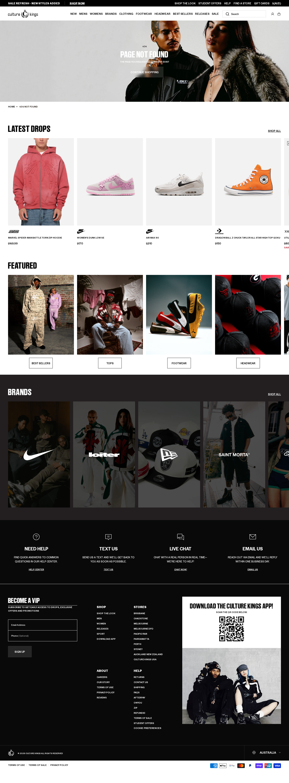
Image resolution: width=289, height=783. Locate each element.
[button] (279, 14)
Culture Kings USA (145, 659)
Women (101, 623)
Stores (140, 606)
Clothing (126, 13)
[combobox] (244, 13)
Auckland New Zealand (148, 654)
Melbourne (141, 623)
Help (138, 670)
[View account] (273, 14)
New (73, 13)
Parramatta (141, 639)
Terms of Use (105, 687)
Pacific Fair (140, 633)
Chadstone (141, 618)
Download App (106, 639)
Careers (102, 677)
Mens (83, 13)
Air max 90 (152, 237)
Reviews (102, 697)
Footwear (144, 13)
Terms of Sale (143, 718)
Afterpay (139, 697)
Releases (202, 13)
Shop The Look (106, 613)
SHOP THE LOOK (185, 3)
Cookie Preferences (147, 728)
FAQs (137, 692)
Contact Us (141, 682)
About (102, 670)
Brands (111, 13)
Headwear (162, 13)
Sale (215, 13)
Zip (135, 707)
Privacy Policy (105, 692)
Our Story (103, 682)
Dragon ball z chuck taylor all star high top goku (247, 237)
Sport (101, 633)
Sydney (138, 649)
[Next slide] (281, 181)
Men (99, 618)
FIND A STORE (242, 3)
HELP (227, 3)
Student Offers (144, 723)
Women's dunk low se (90, 237)
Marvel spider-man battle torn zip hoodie (35, 237)
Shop (101, 606)
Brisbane (139, 613)
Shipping (139, 687)
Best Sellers (183, 13)
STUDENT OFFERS (209, 3)
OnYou (138, 702)
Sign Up (20, 652)
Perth (137, 644)
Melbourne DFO (143, 628)
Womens (96, 13)
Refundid (139, 713)
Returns (139, 677)
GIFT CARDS (262, 3)
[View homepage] (23, 13)
